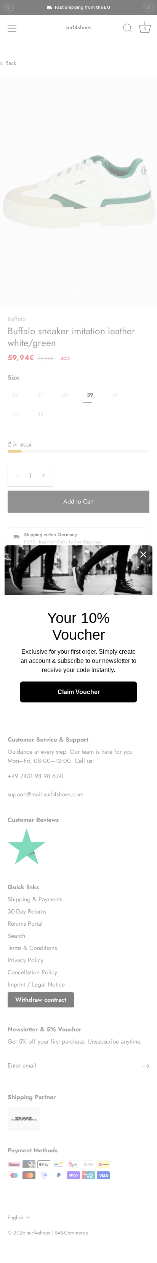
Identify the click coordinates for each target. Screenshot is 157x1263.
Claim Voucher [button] (79, 692)
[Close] (143, 554)
